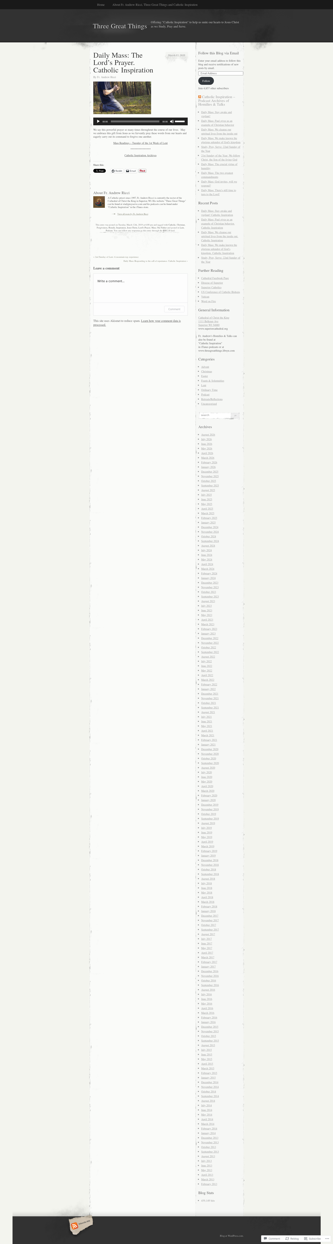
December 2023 (209, 582)
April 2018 (207, 897)
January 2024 (208, 578)
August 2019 (208, 823)
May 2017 (206, 948)
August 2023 (208, 601)
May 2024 (206, 559)
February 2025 (209, 518)
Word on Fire (208, 301)
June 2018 (206, 888)
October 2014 (208, 1091)
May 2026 (206, 448)
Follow (206, 81)
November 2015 (210, 1031)
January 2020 (208, 800)
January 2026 (208, 467)
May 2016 (206, 1003)
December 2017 (209, 915)
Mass (153, 227)
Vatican (205, 296)
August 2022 (208, 656)
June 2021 (206, 721)
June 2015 (206, 1054)
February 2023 (209, 629)
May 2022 (206, 670)
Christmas (206, 371)
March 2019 (207, 846)
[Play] (98, 121)
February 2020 (209, 795)
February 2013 (209, 1184)
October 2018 (208, 869)
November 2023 (210, 587)
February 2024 (209, 573)
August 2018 (208, 878)
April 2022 (207, 675)
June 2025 (206, 499)
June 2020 (206, 777)
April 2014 (207, 1119)
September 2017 (210, 929)
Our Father (162, 227)
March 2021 (207, 735)
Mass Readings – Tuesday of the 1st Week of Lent (140, 143)
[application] (140, 121)
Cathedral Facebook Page (215, 278)
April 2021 (207, 730)
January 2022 (208, 689)
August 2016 (208, 989)
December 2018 (209, 860)
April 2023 (207, 619)
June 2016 (206, 999)
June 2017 (206, 943)
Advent (205, 367)
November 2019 (210, 809)
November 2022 (210, 643)
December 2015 (209, 1027)
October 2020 (208, 758)
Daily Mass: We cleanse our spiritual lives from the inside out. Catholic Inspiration (219, 236)
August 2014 (208, 1101)
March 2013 (207, 1179)
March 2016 (207, 1013)
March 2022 (207, 680)
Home (101, 5)
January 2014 (208, 1133)
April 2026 (207, 453)
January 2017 (208, 966)
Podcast (109, 230)
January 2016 (208, 1022)
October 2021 (208, 703)
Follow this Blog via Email (218, 53)
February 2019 (209, 851)
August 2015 (208, 1045)
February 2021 (209, 740)
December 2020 (209, 749)
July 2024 (206, 550)
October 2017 (208, 925)
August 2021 (208, 712)
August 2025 (208, 490)
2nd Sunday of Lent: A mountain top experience (116, 256)
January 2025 (208, 522)
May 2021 (206, 726)
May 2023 (206, 615)
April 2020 (207, 786)
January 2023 (208, 633)
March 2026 (207, 458)
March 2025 (207, 513)
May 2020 (206, 781)
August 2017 (208, 934)
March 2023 (207, 624)
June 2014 (206, 1110)
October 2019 (208, 814)
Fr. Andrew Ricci (106, 77)
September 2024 (210, 541)
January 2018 (208, 911)
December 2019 (209, 804)
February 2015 (209, 1073)
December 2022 (209, 638)
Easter (204, 376)
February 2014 (209, 1128)
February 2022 (209, 684)
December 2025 (209, 471)
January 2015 (208, 1077)
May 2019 (206, 837)
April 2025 (207, 508)
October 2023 (208, 592)
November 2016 (210, 976)
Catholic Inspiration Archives (140, 155)
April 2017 (207, 952)
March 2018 (207, 902)
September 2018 (210, 874)
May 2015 (206, 1059)
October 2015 (208, 1036)
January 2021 (208, 744)
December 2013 (209, 1138)
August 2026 (208, 434)
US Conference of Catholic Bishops (220, 292)
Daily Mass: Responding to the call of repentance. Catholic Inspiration (156, 260)
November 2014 (210, 1087)
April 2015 (207, 1064)
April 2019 (207, 841)
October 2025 (208, 481)
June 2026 (206, 444)
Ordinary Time (209, 390)
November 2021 (210, 698)
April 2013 (207, 1175)
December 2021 (209, 693)
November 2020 (210, 754)
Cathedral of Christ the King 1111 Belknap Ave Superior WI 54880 (213, 321)
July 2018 (206, 883)
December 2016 (209, 971)
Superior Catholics (211, 287)
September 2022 (210, 652)
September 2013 (210, 1151)
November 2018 (210, 865)
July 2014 (206, 1105)
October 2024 (208, 536)
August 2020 (208, 767)
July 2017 (206, 939)
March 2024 (207, 569)
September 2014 (210, 1096)
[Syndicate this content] (199, 96)
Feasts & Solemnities (212, 380)
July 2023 (206, 606)
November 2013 (210, 1142)
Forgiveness (102, 227)
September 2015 (210, 1040)
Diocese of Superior (212, 282)
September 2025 (210, 485)
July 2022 (206, 661)
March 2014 (207, 1124)
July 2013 (206, 1161)
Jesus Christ (132, 227)
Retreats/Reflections (212, 399)
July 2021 (206, 717)
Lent (182, 227)
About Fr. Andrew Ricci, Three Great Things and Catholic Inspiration (155, 5)
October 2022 (208, 647)
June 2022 (206, 666)
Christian (181, 224)
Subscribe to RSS (80, 1226)
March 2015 (207, 1068)
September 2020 (210, 763)
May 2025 (206, 504)
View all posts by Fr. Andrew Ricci (132, 213)
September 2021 (210, 707)
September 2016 (210, 985)
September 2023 (210, 596)
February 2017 (209, 962)
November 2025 (210, 476)
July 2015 (206, 1050)
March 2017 (207, 957)
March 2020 (207, 791)
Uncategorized (209, 404)
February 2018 (209, 906)
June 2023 (206, 610)
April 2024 (207, 564)
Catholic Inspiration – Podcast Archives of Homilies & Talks (216, 100)
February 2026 (209, 462)
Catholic (172, 224)
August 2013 (208, 1156)
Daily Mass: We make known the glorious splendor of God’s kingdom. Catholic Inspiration (219, 249)
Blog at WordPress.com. (232, 1235)
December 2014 (209, 1082)
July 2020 (206, 772)
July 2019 (206, 828)
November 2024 (210, 532)
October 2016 (208, 980)
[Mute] (172, 121)
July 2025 (206, 495)
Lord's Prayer (144, 227)
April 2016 (207, 1008)
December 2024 (209, 527)
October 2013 (208, 1147)
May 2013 (206, 1170)
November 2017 (210, 920)
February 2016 (209, 1017)
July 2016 (206, 994)
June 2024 (206, 555)
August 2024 (208, 545)
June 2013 (206, 1165)
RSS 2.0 (166, 230)
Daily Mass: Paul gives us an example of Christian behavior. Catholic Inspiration (218, 223)
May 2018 (206, 892)
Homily (111, 227)
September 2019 (210, 818)
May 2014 (206, 1114)
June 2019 (206, 832)
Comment (174, 309)
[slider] (180, 121)
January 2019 (208, 855)
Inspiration (121, 227)
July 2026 (206, 439)
